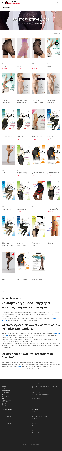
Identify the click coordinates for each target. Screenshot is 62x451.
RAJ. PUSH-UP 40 (35, 208)
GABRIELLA (19, 99)
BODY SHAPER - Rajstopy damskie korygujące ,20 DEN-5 (22, 174)
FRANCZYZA (34, 421)
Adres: (3, 398)
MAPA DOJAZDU (35, 432)
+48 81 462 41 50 (6, 392)
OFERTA (33, 414)
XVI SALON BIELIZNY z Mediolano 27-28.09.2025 (43, 391)
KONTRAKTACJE (35, 418)
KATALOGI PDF (35, 423)
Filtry (4, 34)
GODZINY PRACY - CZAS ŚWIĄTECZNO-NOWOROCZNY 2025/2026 (45, 387)
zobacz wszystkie (36, 398)
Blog (33, 425)
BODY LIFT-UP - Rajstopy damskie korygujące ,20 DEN (52, 209)
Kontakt (3, 414)
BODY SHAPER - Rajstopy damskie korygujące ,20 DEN (22, 209)
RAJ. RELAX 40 (5, 172)
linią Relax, (19, 366)
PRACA (33, 428)
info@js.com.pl (5, 396)
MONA (3, 170)
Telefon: (4, 386)
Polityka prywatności (7, 423)
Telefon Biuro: (6, 390)
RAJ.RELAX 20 (4, 279)
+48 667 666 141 (5, 388)
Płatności (4, 418)
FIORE (3, 63)
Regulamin (4, 411)
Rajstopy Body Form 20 (37, 279)
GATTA (48, 63)
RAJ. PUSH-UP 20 (50, 243)
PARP (33, 430)
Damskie (29, 23)
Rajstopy (23, 23)
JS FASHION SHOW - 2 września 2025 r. (41, 394)
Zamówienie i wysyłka (7, 416)
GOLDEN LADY (34, 278)
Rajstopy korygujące (38, 23)
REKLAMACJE (5, 421)
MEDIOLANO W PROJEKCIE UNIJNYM (40, 416)
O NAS (33, 411)
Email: (3, 394)
